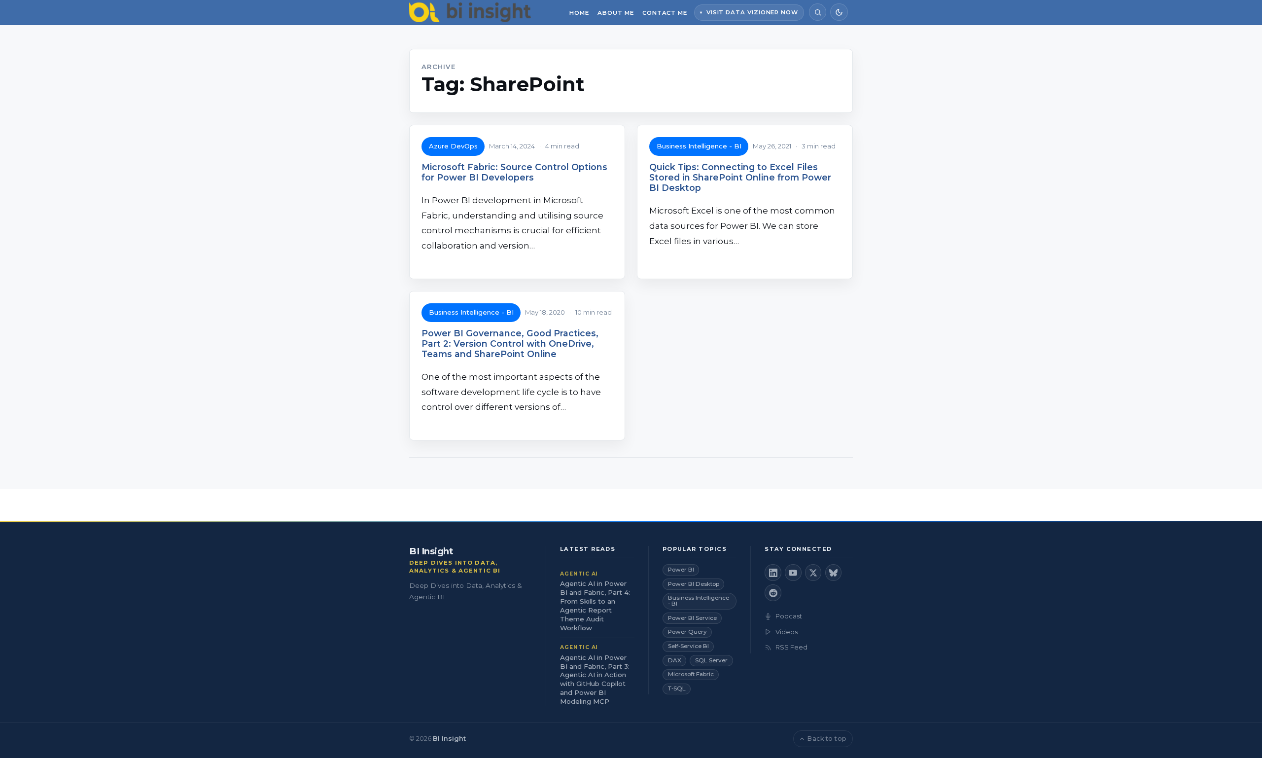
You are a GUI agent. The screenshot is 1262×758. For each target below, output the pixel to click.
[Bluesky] (833, 572)
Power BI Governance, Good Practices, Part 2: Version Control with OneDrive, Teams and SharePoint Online (509, 343)
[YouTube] (793, 572)
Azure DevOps (453, 146)
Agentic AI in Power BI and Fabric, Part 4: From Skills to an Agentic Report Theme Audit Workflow (595, 605)
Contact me (664, 12)
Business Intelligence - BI (699, 146)
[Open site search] (817, 12)
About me (615, 12)
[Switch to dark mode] (838, 12)
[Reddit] (773, 592)
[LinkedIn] (773, 572)
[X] (813, 572)
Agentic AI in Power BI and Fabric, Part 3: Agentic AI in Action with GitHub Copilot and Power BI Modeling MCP (595, 679)
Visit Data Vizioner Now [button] (752, 12)
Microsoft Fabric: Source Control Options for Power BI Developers (514, 172)
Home (579, 12)
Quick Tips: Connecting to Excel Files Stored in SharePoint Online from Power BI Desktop (740, 177)
